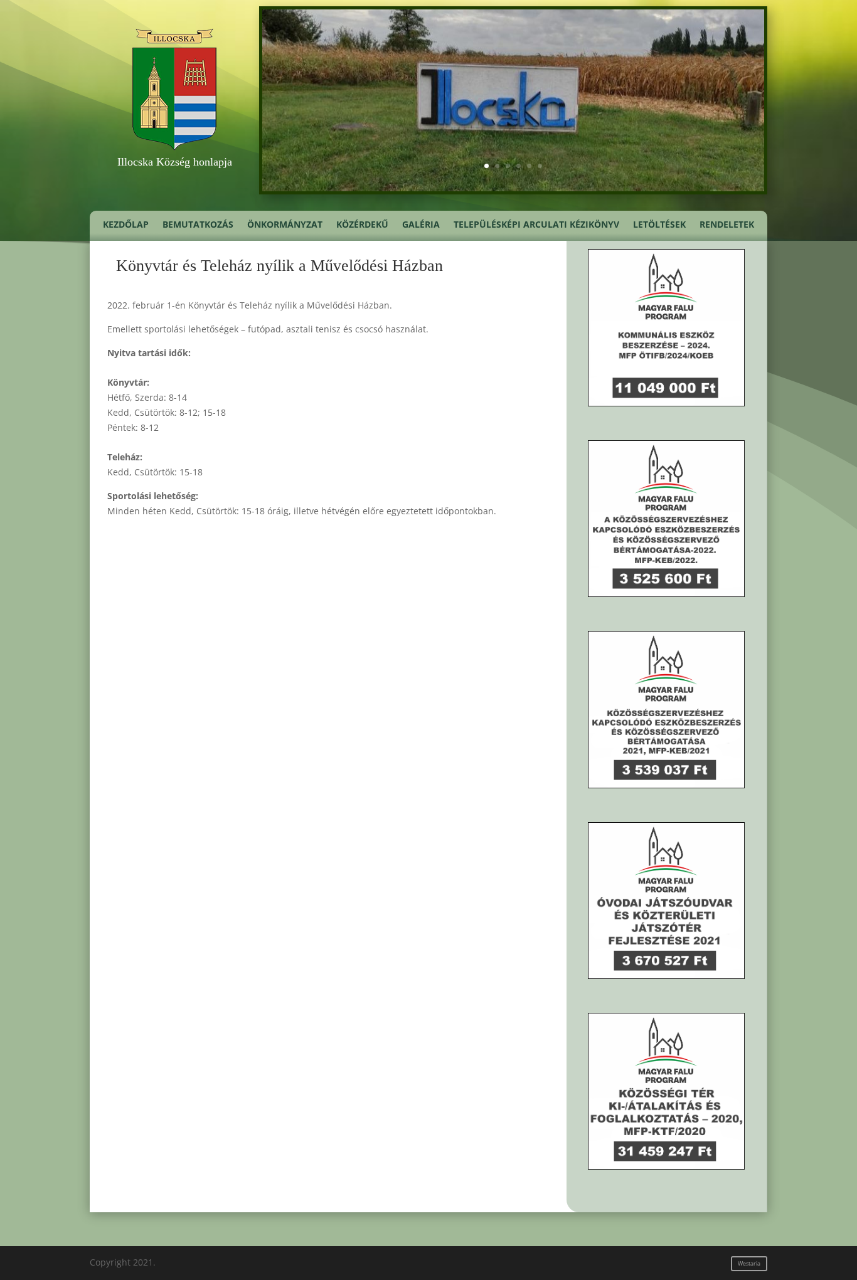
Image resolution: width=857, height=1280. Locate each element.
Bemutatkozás (197, 225)
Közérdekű (362, 225)
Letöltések (659, 225)
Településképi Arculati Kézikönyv (536, 225)
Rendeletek (727, 225)
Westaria (749, 1263)
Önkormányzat (284, 225)
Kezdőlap (126, 225)
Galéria (421, 225)
